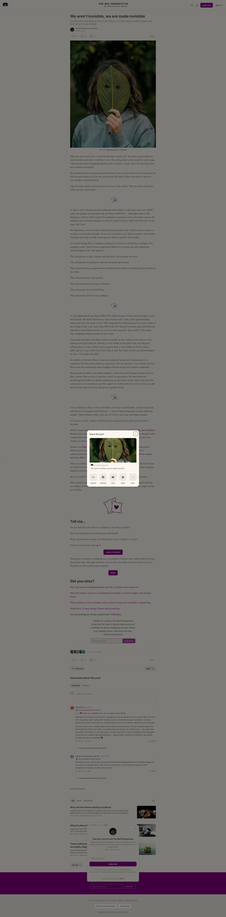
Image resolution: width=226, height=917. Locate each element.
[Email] (113, 477)
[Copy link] (93, 477)
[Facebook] (103, 477)
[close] (135, 434)
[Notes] (123, 477)
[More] (133, 477)
